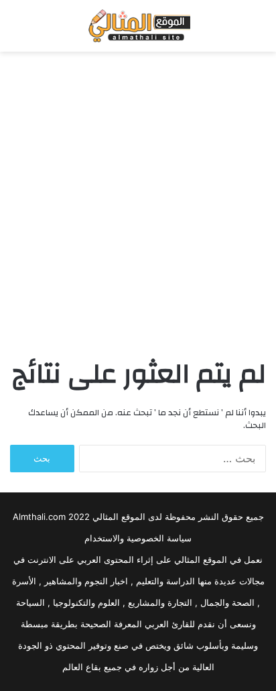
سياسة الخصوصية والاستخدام (138, 538)
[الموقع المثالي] (138, 25)
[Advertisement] (138, 203)
